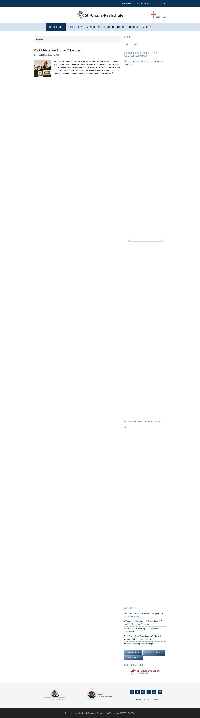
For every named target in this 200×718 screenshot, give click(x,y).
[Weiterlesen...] (107, 73)
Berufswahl (133, 657)
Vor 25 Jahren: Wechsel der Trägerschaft (58, 50)
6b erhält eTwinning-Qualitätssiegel (138, 644)
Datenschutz (147, 699)
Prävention (133, 653)
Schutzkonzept (154, 653)
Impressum (157, 699)
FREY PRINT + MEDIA (127, 713)
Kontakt (139, 699)
